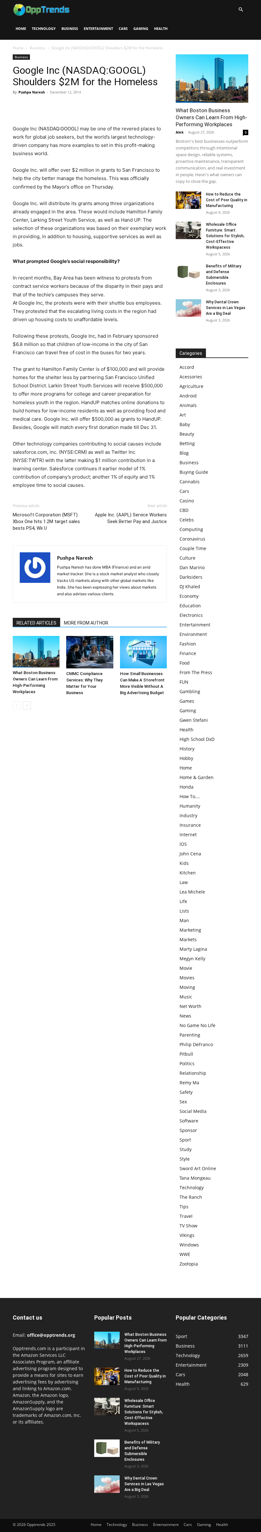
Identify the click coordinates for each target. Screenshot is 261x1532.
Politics (187, 1063)
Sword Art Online (198, 1168)
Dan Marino (192, 567)
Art (183, 415)
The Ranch (191, 1197)
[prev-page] (17, 705)
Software (189, 1121)
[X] (33, 106)
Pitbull (186, 1054)
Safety (186, 1092)
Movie (186, 968)
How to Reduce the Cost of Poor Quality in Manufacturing (226, 200)
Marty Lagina (193, 949)
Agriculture (191, 386)
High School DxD (197, 739)
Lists (184, 911)
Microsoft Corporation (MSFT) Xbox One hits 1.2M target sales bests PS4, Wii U (46, 521)
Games (187, 701)
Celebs (187, 520)
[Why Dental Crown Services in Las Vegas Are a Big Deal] (188, 308)
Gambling (190, 691)
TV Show (188, 1226)
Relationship (193, 1073)
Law (184, 882)
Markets (188, 939)
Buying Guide (194, 472)
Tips (184, 1207)
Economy (189, 596)
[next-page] (27, 705)
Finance (188, 653)
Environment (193, 634)
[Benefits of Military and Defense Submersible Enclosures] (188, 272)
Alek (180, 132)
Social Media (193, 1111)
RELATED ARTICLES (36, 622)
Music (186, 997)
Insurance (190, 825)
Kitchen (188, 873)
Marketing (190, 930)
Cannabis (190, 482)
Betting (187, 443)
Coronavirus (192, 539)
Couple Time (193, 548)
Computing (191, 529)
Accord (187, 367)
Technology (44, 28)
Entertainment (98, 28)
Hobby (186, 758)
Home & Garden (197, 777)
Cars (123, 28)
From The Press (196, 672)
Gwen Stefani (194, 720)
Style (185, 1159)
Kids (184, 863)
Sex (183, 1102)
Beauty (187, 434)
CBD (184, 510)
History (187, 749)
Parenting (190, 1035)
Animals (188, 405)
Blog (184, 453)
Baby (185, 424)
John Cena (190, 854)
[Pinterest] (48, 106)
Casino (187, 501)
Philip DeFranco (196, 1044)
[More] (78, 106)
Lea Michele (192, 892)
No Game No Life (197, 1025)
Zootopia (189, 1264)
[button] (240, 10)
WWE (185, 1254)
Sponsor (188, 1130)
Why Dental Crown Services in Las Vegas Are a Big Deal (225, 308)
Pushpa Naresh (31, 92)
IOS (183, 844)
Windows (189, 1245)
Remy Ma (189, 1083)
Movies (187, 978)
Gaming (140, 28)
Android (188, 396)
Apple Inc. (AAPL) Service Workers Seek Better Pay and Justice (131, 518)
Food (185, 663)
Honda (187, 787)
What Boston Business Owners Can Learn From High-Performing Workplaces (211, 117)
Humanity (190, 806)
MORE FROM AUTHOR (86, 622)
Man (184, 920)
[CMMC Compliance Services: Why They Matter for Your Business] (89, 652)
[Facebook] (19, 106)
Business (69, 28)
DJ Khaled (190, 586)
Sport (185, 1140)
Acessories (191, 377)
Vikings (187, 1235)
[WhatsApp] (63, 106)
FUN (184, 682)
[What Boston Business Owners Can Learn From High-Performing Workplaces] (36, 651)
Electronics (191, 615)
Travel (186, 1216)
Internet (188, 835)
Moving (187, 987)
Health (160, 28)
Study (186, 1149)
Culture (187, 558)
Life (183, 901)
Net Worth (190, 1006)
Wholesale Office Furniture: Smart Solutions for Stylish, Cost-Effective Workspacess (225, 236)
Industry (188, 815)
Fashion (188, 644)
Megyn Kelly (192, 959)
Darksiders (191, 577)
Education (190, 606)
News (185, 1016)
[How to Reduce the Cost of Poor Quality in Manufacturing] (188, 200)
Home (21, 28)
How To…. (190, 796)
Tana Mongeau (195, 1178)
